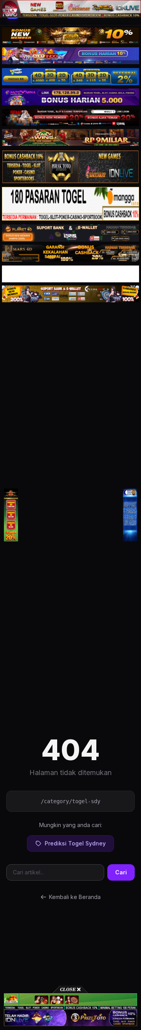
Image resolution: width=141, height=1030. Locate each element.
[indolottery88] (130, 515)
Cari (121, 872)
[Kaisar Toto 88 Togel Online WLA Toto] (11, 515)
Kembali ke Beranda (75, 897)
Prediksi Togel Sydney (75, 843)
